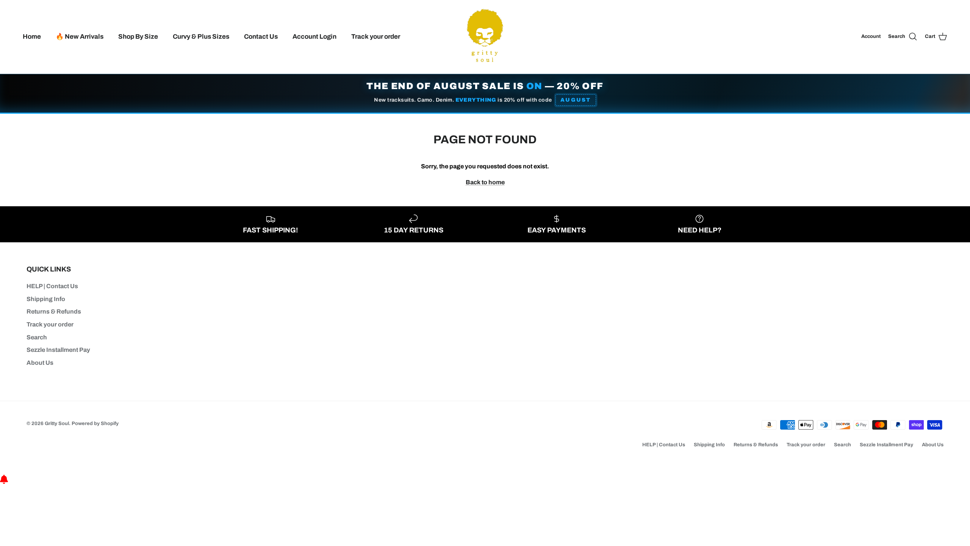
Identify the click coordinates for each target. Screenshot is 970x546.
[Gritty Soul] (485, 37)
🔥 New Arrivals (79, 36)
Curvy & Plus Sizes (201, 36)
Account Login (314, 36)
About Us (40, 362)
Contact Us (261, 36)
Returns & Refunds (54, 311)
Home (32, 36)
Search (37, 337)
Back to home (485, 182)
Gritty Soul (57, 423)
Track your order (375, 36)
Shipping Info (46, 299)
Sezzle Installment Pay (58, 350)
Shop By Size (138, 36)
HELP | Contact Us (52, 286)
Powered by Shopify (95, 423)
